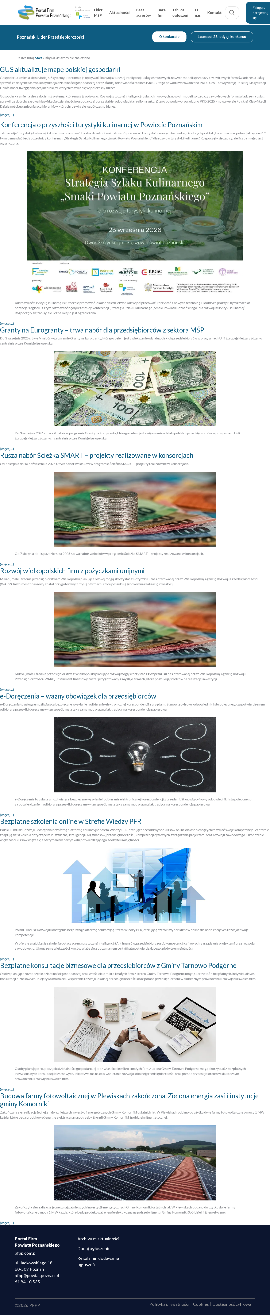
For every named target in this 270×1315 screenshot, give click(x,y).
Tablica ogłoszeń (180, 13)
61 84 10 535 (27, 1281)
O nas (198, 13)
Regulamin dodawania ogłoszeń (98, 1261)
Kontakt (214, 12)
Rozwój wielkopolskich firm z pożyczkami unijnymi (72, 570)
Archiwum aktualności (98, 1238)
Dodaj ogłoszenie (94, 1248)
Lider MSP (98, 13)
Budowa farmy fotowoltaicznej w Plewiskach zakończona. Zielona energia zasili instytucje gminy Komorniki (129, 1100)
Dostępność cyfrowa (231, 1304)
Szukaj (232, 12)
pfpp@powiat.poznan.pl (37, 1275)
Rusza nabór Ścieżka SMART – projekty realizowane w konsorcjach (96, 455)
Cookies (201, 1304)
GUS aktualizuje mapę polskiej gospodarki (60, 69)
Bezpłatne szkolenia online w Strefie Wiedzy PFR (71, 821)
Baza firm (162, 13)
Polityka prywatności (169, 1304)
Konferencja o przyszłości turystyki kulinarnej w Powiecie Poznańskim (101, 124)
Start (38, 58)
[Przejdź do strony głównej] (44, 12)
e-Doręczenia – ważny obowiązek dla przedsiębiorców (78, 696)
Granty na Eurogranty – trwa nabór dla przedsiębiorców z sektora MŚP (102, 330)
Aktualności (119, 12)
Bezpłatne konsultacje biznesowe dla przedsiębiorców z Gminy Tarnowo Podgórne (118, 965)
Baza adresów (143, 13)
